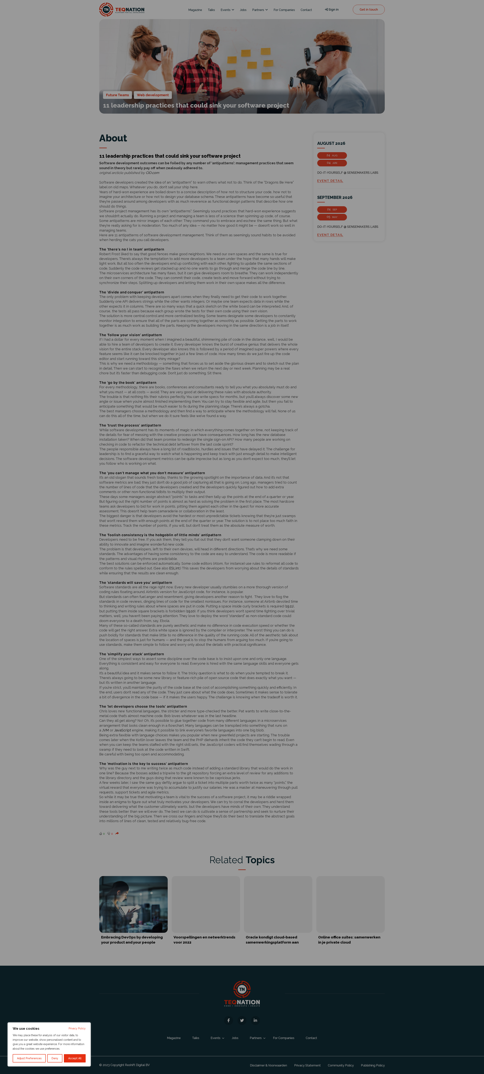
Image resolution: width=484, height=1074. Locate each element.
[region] (49, 1044)
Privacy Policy (77, 1028)
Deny (55, 1058)
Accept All (74, 1058)
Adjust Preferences (29, 1058)
